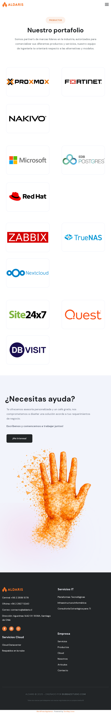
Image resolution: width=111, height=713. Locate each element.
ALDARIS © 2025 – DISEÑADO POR (55, 694)
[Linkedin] (11, 628)
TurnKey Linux (69, 711)
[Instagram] (18, 628)
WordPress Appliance (45, 711)
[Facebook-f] (4, 628)
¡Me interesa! (19, 438)
